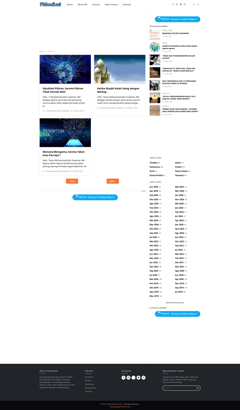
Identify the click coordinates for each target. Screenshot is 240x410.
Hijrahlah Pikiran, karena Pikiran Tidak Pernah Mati (63, 90)
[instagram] (177, 4)
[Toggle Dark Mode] (194, 4)
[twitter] (181, 4)
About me (89, 377)
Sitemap (88, 391)
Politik (170, 30)
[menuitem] (69, 4)
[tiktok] (189, 4)
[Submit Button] (197, 388)
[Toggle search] (198, 4)
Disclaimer (89, 384)
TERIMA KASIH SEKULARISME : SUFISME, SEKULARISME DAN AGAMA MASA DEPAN (180, 110)
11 (55, 51)
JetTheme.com (124, 407)
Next (112, 181)
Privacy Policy (90, 388)
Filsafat (165, 30)
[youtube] (185, 4)
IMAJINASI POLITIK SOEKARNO (175, 33)
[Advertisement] (93, 29)
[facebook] (173, 4)
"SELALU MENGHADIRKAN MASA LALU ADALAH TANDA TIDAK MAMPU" (179, 97)
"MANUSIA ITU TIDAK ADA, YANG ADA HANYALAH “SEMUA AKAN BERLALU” (178, 69)
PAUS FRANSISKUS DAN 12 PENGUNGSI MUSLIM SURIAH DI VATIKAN (179, 82)
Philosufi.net (117, 404)
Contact (88, 380)
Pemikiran (165, 93)
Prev (73, 181)
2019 (50, 51)
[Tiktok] (134, 378)
